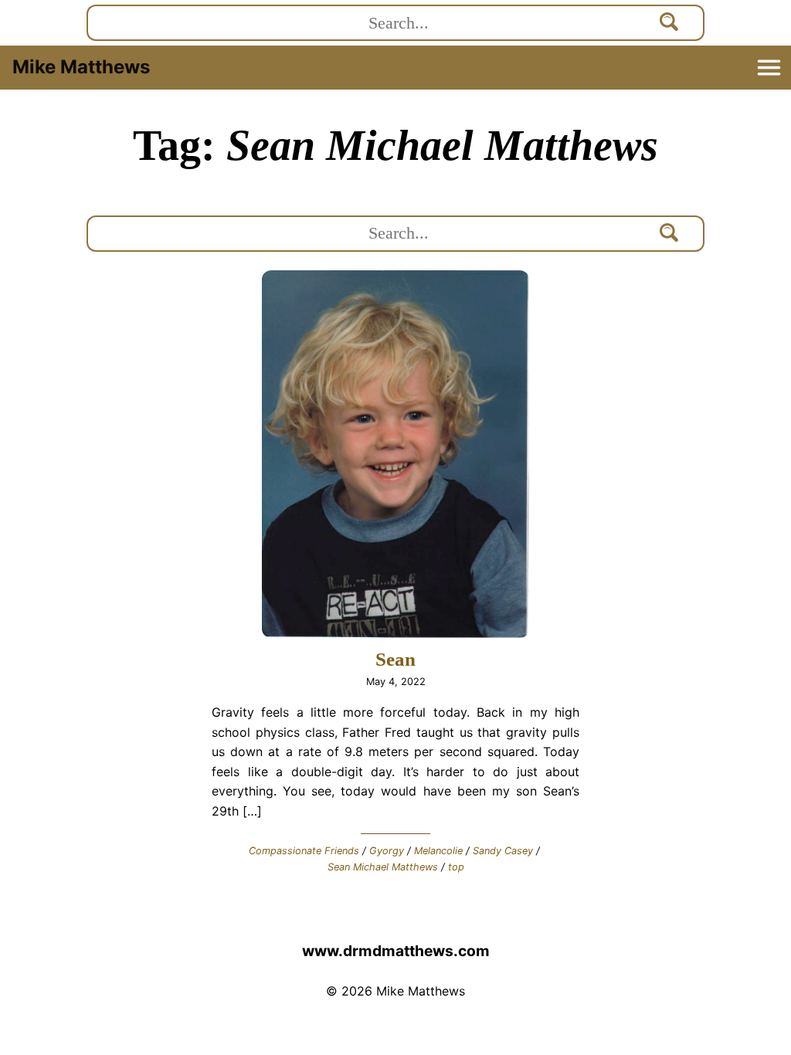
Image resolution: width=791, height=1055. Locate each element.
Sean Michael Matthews (383, 867)
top (456, 867)
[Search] (669, 23)
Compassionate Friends (304, 851)
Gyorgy (386, 851)
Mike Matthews (81, 67)
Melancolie (438, 851)
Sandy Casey (503, 851)
